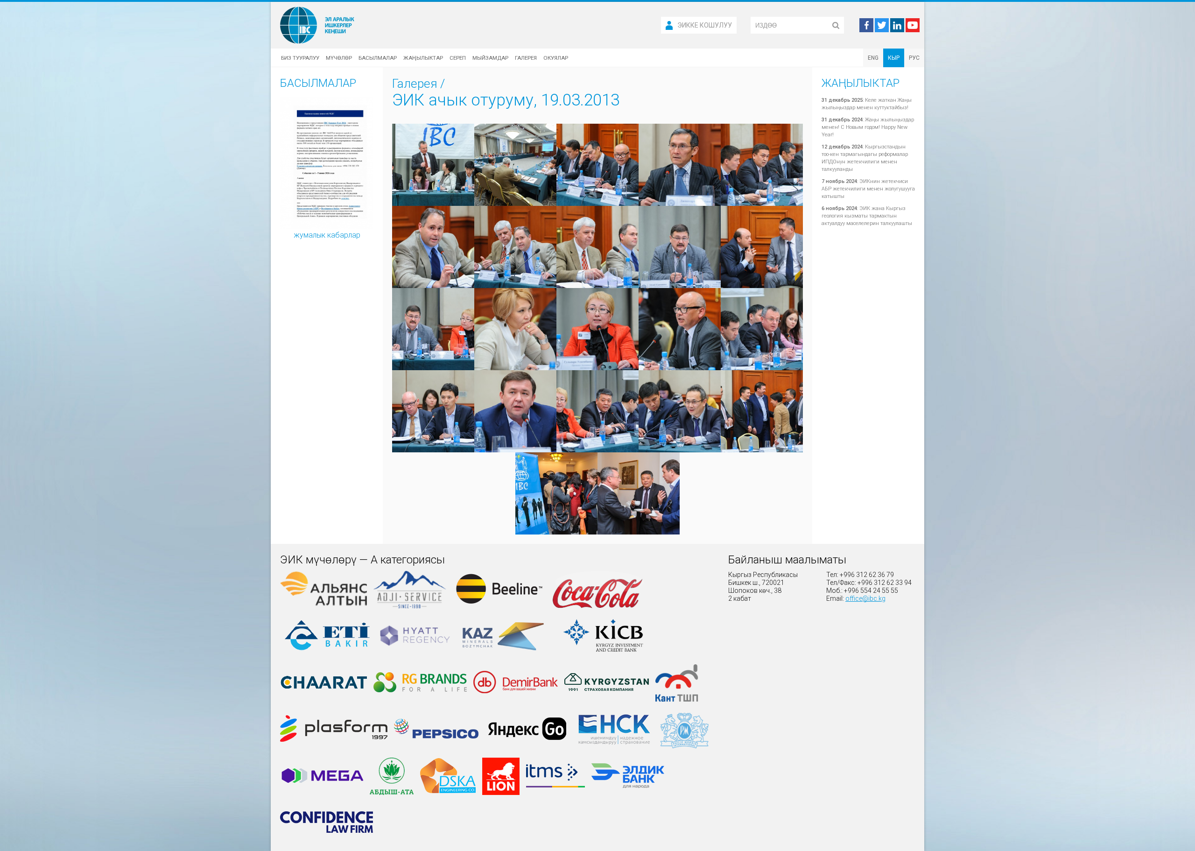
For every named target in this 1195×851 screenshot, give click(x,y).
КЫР (894, 58)
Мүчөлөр (339, 58)
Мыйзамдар (490, 58)
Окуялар (555, 58)
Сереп (458, 58)
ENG (873, 58)
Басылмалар (377, 58)
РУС (914, 58)
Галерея (526, 58)
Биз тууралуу (300, 58)
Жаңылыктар (423, 58)
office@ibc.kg (865, 598)
